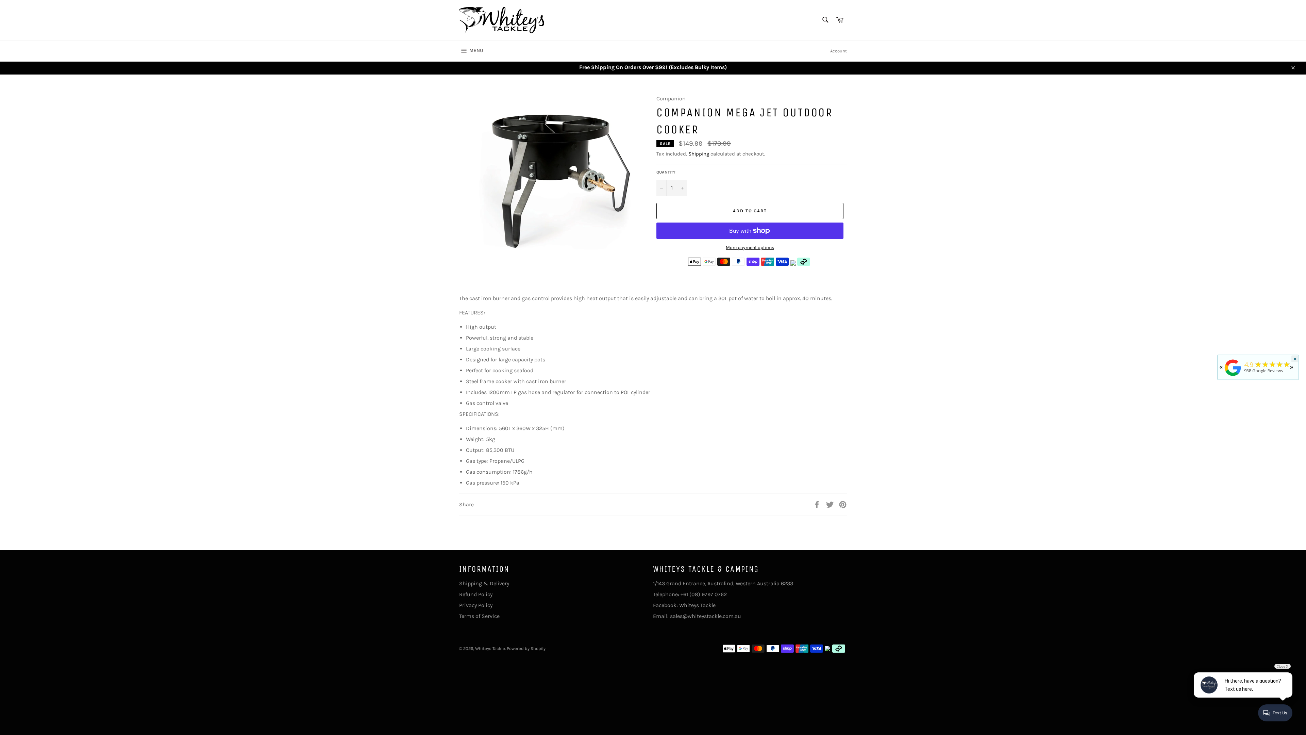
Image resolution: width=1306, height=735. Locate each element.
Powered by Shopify (526, 648)
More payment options (750, 247)
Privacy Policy (475, 605)
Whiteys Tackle (697, 605)
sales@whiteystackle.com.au (705, 616)
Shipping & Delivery (484, 583)
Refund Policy (475, 594)
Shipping (698, 154)
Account (838, 50)
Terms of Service (479, 616)
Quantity (665, 172)
